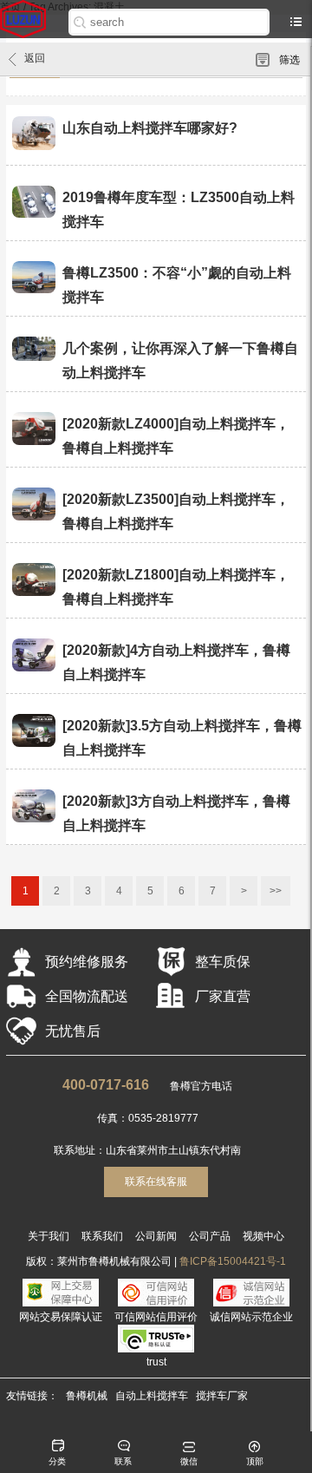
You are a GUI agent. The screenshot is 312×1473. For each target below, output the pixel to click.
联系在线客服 (156, 1181)
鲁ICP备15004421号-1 (232, 1261)
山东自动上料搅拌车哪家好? (149, 128)
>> (276, 891)
